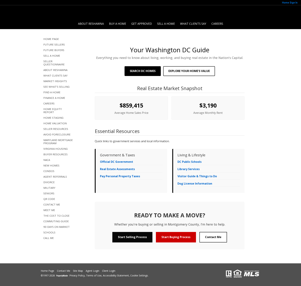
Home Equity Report (52, 110)
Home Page (51, 39)
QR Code (49, 199)
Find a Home (51, 92)
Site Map (78, 270)
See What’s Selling (56, 86)
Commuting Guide (56, 221)
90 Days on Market (56, 226)
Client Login (108, 270)
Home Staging (53, 117)
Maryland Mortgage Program (58, 141)
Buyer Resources (55, 154)
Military (49, 187)
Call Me (48, 238)
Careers (217, 24)
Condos (48, 171)
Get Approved (141, 24)
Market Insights (55, 81)
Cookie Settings (139, 275)
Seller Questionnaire (54, 62)
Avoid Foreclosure (57, 134)
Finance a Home (54, 98)
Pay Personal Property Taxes (120, 176)
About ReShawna (55, 70)
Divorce (49, 182)
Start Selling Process (132, 237)
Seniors (48, 193)
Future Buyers (53, 50)
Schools (49, 232)
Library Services (188, 169)
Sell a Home (166, 24)
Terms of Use (94, 275)
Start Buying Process (175, 237)
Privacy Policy (77, 275)
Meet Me (49, 210)
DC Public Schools (189, 162)
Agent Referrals (55, 176)
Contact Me (51, 204)
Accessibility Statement (116, 275)
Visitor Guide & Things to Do (197, 176)
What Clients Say (193, 24)
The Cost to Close (56, 215)
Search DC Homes (143, 71)
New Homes (51, 165)
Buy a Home (117, 24)
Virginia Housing (55, 148)
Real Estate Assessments (117, 169)
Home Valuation (55, 123)
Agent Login (92, 270)
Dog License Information (194, 183)
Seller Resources (55, 129)
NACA (46, 160)
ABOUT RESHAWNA (91, 24)
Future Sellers (54, 44)
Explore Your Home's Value (189, 71)
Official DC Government (116, 162)
